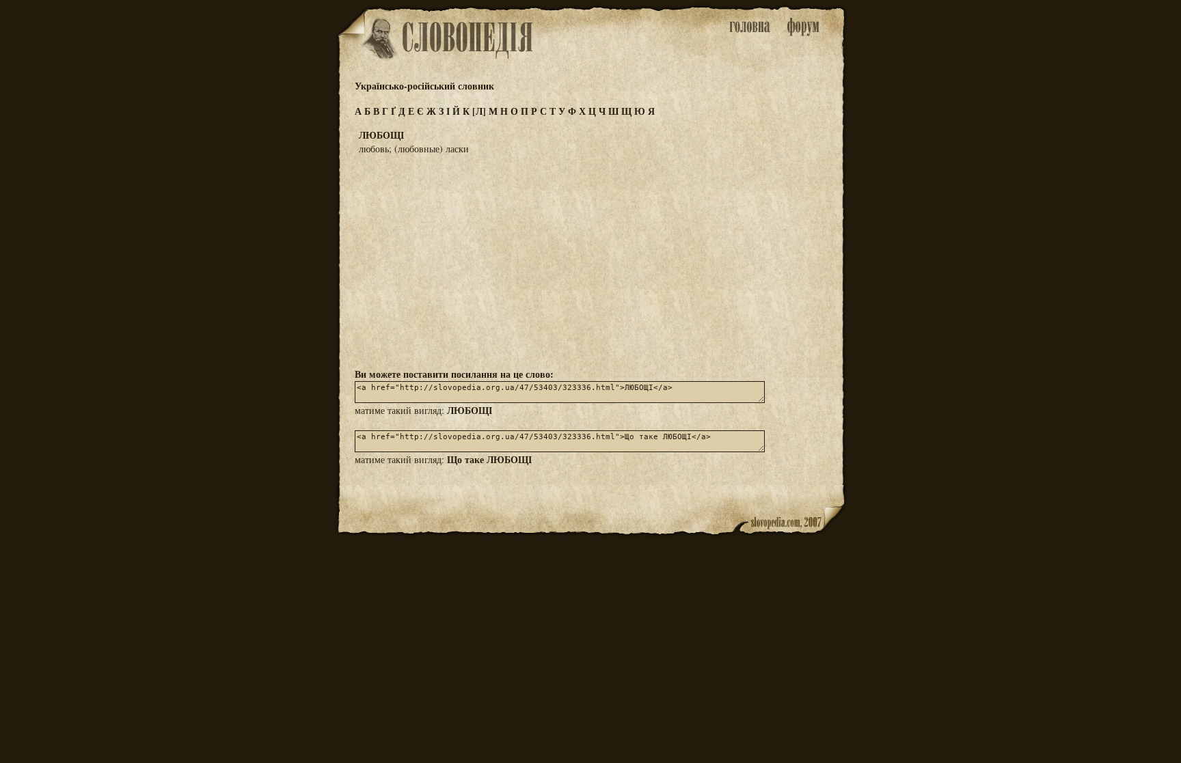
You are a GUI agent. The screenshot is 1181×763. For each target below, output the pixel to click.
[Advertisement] (590, 260)
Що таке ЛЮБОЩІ (489, 459)
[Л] (479, 111)
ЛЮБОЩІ (469, 410)
